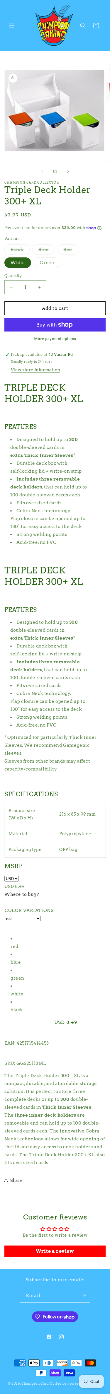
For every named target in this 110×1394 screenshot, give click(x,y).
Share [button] (16, 1180)
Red (70, 251)
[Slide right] (68, 171)
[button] (11, 25)
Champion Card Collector (44, 1383)
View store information (35, 370)
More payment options (55, 338)
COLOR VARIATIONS (29, 910)
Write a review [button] (55, 1251)
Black (20, 251)
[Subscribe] (83, 1296)
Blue (46, 251)
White (18, 262)
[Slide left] (42, 171)
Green (50, 264)
